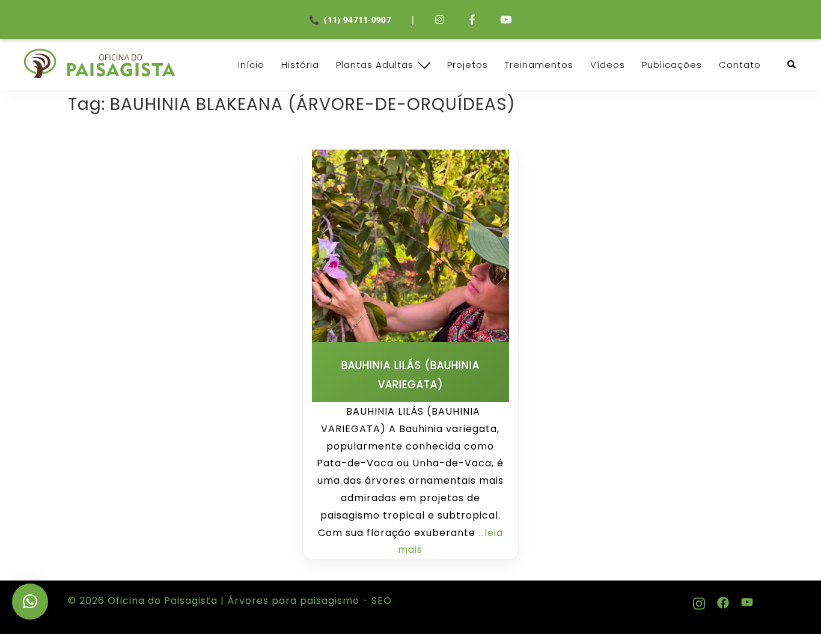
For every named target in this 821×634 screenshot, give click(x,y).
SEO (380, 601)
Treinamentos (539, 64)
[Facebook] (472, 19)
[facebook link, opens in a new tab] (723, 601)
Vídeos (607, 64)
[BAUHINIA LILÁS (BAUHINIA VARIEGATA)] (410, 246)
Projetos (467, 64)
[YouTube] (506, 19)
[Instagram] (440, 19)
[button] (792, 64)
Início (251, 64)
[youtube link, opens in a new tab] (747, 601)
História (300, 64)
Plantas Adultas (375, 64)
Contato (740, 64)
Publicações (672, 64)
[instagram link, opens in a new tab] (699, 601)
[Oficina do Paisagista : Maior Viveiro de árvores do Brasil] (99, 63)
